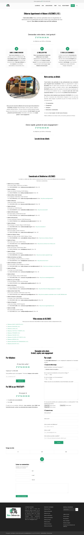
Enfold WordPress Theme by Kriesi (46, 533)
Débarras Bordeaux (48, 515)
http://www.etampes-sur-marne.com (51, 266)
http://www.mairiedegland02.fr (47, 277)
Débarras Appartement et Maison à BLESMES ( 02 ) (42, 13)
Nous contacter (66, 520)
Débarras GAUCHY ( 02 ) (13, 343)
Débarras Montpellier (48, 517)
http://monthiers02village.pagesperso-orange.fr (50, 288)
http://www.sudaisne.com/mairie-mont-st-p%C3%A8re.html (52, 294)
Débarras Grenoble (48, 526)
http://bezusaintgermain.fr (47, 198)
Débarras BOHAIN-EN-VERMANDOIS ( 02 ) (17, 341)
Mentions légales (66, 522)
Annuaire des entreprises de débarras (69, 525)
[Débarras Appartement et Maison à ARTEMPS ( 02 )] (1, 267)
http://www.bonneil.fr (43, 209)
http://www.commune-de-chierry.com (46, 243)
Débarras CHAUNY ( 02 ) (13, 335)
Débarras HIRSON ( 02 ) (13, 339)
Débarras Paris (47, 509)
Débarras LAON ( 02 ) (12, 328)
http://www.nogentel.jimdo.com (46, 305)
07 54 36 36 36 (46, 1)
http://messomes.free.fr (42, 260)
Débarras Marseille (48, 511)
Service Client (66, 516)
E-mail (33, 475)
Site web (33, 479)
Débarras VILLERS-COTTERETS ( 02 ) (16, 337)
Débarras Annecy (47, 523)
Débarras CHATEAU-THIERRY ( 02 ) (16, 330)
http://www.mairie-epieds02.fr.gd (44, 255)
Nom (33, 470)
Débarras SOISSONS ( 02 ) (13, 326)
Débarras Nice (47, 521)
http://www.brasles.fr (41, 226)
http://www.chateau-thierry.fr (46, 238)
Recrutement (66, 518)
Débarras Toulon (47, 519)
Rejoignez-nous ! (33, 519)
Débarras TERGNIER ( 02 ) (13, 333)
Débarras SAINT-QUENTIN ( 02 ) (15, 324)
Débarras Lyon (47, 513)
